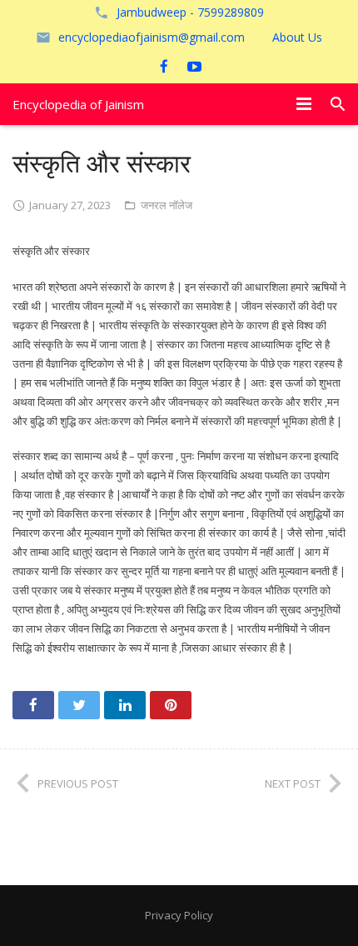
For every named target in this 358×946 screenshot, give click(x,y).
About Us (297, 37)
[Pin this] (170, 705)
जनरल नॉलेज (166, 205)
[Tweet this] (79, 705)
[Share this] (33, 705)
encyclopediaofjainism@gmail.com (151, 37)
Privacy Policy (179, 915)
